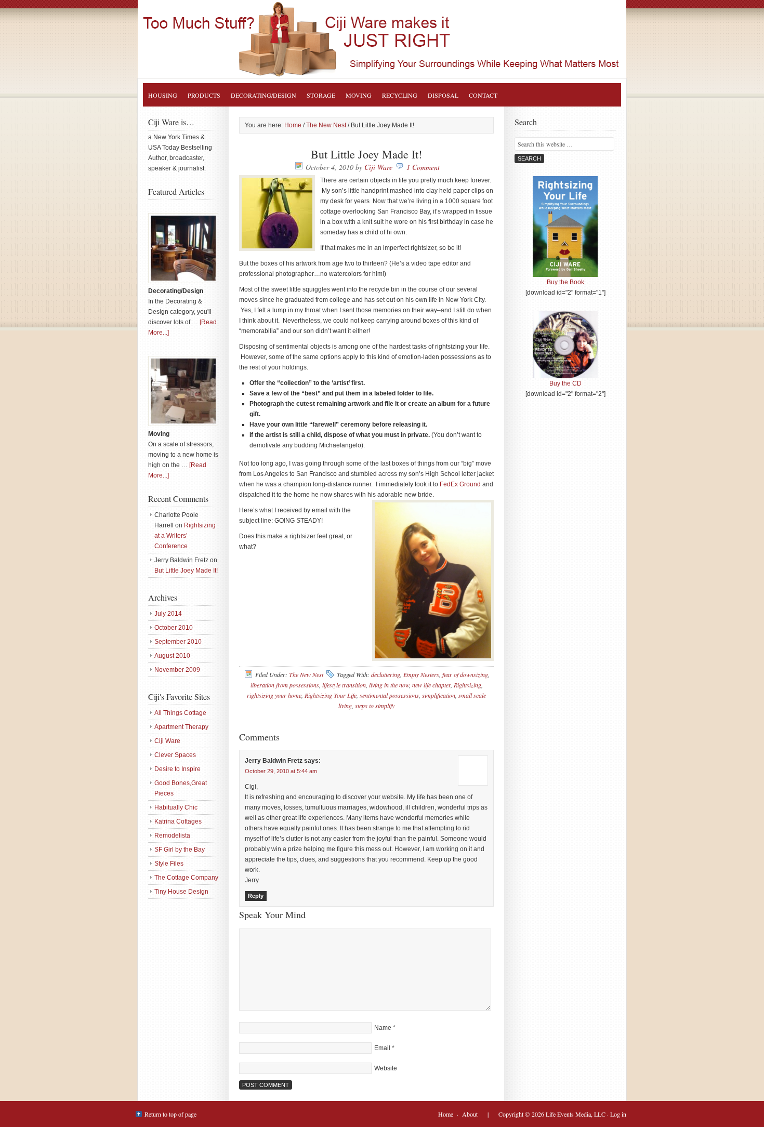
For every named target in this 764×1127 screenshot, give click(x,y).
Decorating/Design (263, 95)
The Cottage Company (186, 877)
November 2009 (177, 669)
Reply (256, 896)
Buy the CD (565, 383)
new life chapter (431, 685)
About (470, 1114)
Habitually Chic (175, 807)
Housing (162, 95)
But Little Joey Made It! (186, 570)
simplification (438, 695)
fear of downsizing (465, 674)
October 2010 (173, 627)
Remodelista (172, 835)
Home (445, 1114)
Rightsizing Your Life (392, 39)
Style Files (168, 863)
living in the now (389, 685)
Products (204, 95)
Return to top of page (170, 1114)
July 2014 (168, 613)
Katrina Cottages (178, 821)
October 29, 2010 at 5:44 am (281, 771)
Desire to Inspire (177, 769)
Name (382, 1027)
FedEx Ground (461, 484)
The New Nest (306, 674)
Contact (483, 95)
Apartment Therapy (181, 727)
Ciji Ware (378, 167)
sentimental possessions (389, 695)
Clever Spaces (175, 755)
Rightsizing (467, 685)
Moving (359, 95)
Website (385, 1068)
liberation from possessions (285, 685)
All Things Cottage (180, 713)
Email (382, 1048)
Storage (321, 95)
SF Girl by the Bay (179, 849)
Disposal (443, 95)
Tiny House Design (181, 891)
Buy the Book (565, 282)
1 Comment (423, 167)
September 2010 (178, 641)
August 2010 (172, 655)
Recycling (399, 95)
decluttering (385, 674)
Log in (618, 1114)
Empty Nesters (421, 674)
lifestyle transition (344, 685)
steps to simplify (374, 705)
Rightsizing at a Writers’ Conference (185, 536)
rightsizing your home (274, 695)
